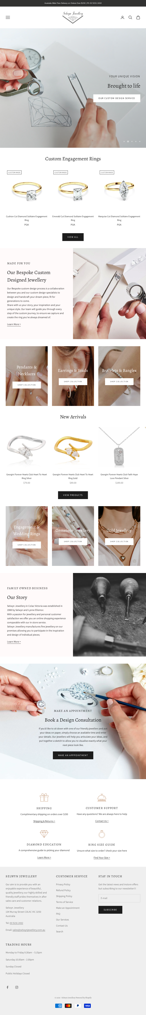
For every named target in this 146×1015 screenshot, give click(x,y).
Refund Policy (63, 890)
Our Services (62, 919)
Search (59, 931)
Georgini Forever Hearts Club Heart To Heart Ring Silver (26, 476)
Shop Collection (27, 385)
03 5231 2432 (16, 923)
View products (73, 495)
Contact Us (62, 925)
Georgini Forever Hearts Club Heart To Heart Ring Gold (73, 476)
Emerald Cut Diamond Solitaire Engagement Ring (73, 218)
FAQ (58, 913)
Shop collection (73, 381)
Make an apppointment (73, 755)
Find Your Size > (102, 857)
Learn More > (14, 324)
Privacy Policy (63, 884)
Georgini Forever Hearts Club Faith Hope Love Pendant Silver (119, 476)
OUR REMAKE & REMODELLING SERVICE (111, 129)
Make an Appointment (68, 907)
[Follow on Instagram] (17, 987)
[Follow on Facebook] (7, 987)
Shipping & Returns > (44, 821)
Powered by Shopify (84, 997)
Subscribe (110, 909)
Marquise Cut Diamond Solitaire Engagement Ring (119, 218)
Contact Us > (102, 821)
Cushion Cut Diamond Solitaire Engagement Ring (26, 218)
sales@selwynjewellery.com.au (29, 929)
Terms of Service (64, 902)
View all (73, 237)
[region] (73, 88)
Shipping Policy (64, 896)
